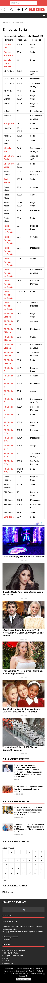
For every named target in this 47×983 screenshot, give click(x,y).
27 (23, 873)
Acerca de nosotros (10, 921)
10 (6, 865)
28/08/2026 (19, 779)
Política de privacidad (10, 937)
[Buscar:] (23, 3)
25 (12, 873)
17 (6, 869)
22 (35, 869)
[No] (44, 974)
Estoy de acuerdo (23, 979)
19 (18, 869)
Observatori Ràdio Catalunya (14, 950)
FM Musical (8, 963)
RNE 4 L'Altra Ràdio (11, 953)
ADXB (6, 961)
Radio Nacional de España (9, 229)
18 (12, 869)
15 (35, 865)
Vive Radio (9, 517)
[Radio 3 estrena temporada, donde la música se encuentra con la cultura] (8, 789)
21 (29, 869)
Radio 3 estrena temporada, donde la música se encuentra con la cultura (28, 789)
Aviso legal (7, 939)
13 (23, 865)
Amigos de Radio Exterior (13, 956)
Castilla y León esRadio (8, 63)
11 (12, 865)
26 (18, 873)
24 (6, 873)
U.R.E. (6, 958)
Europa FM (9, 123)
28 (29, 873)
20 (23, 869)
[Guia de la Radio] (23, 11)
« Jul (4, 881)
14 (29, 865)
